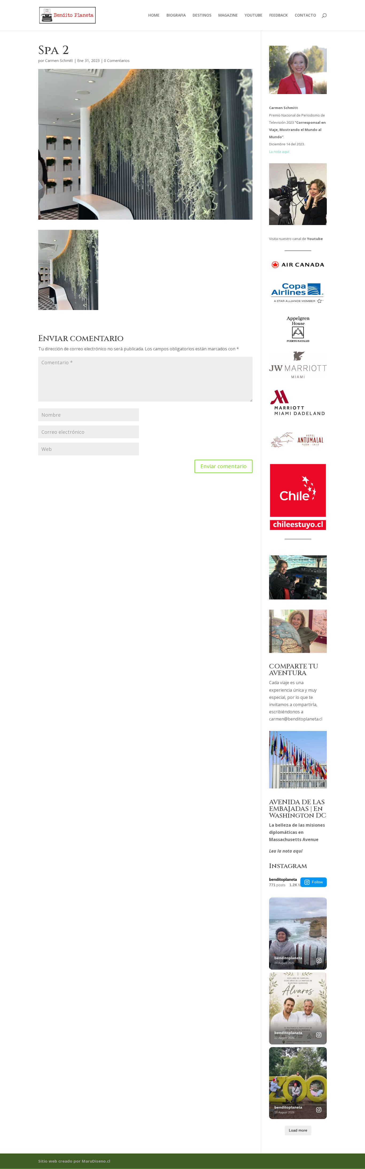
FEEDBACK (278, 15)
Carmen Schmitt (59, 60)
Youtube (315, 238)
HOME (154, 15)
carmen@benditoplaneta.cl (295, 719)
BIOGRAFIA (176, 15)
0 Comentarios (117, 60)
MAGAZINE (228, 15)
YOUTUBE (253, 15)
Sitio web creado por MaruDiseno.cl (74, 1161)
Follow (317, 882)
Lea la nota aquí (285, 851)
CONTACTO (305, 15)
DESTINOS (202, 15)
